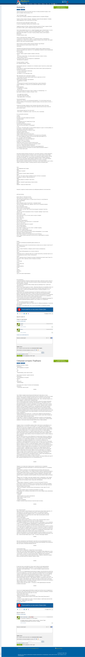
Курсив (47, 338)
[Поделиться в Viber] (28, 314)
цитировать (24, 326)
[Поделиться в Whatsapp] (26, 314)
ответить (21, 326)
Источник (18, 602)
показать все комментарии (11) (23, 334)
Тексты (18, 9)
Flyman (21, 323)
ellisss (21, 329)
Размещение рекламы (22, 648)
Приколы (39, 3)
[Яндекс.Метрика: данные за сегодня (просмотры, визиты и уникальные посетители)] (58, 648)
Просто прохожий (23, 616)
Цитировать (50, 338)
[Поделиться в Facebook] (22, 314)
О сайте (28, 648)
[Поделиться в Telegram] (24, 314)
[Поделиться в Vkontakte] (17, 314)
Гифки (47, 3)
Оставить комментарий (21, 321)
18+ (56, 3)
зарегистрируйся (21, 354)
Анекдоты (23, 9)
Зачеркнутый (48, 338)
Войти (67, 3)
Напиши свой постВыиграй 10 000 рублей (61, 7)
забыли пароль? (42, 352)
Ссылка (52, 338)
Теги (49, 3)
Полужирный (46, 338)
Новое (27, 3)
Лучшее (23, 3)
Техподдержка (33, 648)
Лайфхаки (43, 3)
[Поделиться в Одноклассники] (20, 314)
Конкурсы (35, 3)
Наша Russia (30, 3)
